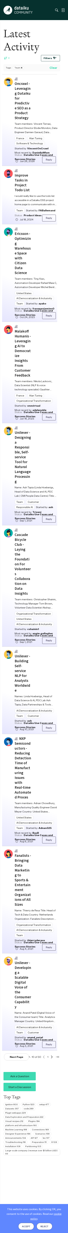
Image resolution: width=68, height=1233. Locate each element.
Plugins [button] (34, 1121)
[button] (8, 81)
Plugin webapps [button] (15, 1112)
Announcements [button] (15, 1138)
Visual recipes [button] (14, 1121)
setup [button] (44, 1104)
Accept (26, 1226)
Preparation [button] (39, 1142)
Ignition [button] (11, 1104)
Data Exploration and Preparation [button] (24, 1117)
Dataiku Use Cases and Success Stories (34, 156)
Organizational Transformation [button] (33, 400)
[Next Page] (52, 1056)
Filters (48, 58)
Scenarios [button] (42, 1133)
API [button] (34, 1138)
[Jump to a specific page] (57, 1056)
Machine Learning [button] (16, 1129)
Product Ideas (32, 215)
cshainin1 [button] (33, 629)
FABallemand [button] (47, 210)
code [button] (28, 1108)
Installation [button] (12, 1146)
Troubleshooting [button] (15, 1142)
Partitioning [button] (33, 1146)
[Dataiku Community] (18, 10)
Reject (44, 1226)
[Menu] (6, 10)
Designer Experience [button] (17, 1133)
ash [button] (50, 507)
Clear (53, 68)
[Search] (57, 10)
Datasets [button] (12, 1108)
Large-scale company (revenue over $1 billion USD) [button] (31, 1152)
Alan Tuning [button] (35, 138)
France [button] (20, 138)
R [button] (54, 1142)
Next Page (16, 1056)
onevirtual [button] (33, 405)
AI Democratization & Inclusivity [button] (34, 298)
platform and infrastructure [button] (21, 1125)
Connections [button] (40, 1129)
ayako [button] (42, 303)
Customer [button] (33, 501)
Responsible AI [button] (24, 507)
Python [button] (28, 1104)
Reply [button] (49, 159)
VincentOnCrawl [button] (37, 148)
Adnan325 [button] (45, 827)
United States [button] (24, 293)
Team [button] (19, 210)
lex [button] (46, 1138)
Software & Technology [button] (29, 143)
